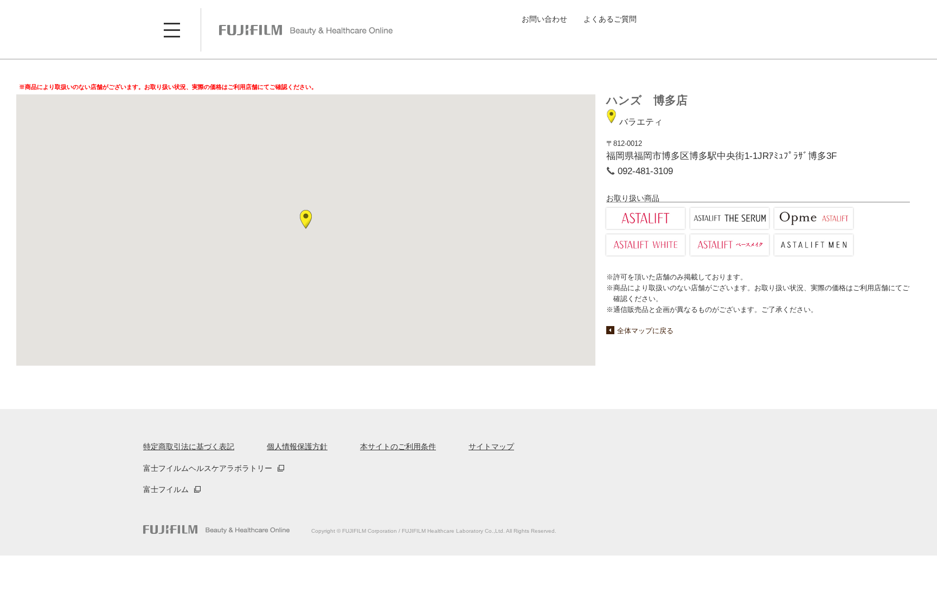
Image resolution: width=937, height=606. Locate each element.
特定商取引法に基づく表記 (188, 446)
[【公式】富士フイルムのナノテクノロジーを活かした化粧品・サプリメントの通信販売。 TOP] (306, 29)
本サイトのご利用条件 (398, 446)
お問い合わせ (544, 19)
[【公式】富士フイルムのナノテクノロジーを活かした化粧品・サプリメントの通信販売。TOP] (216, 529)
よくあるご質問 (610, 19)
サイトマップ (491, 446)
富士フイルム (166, 489)
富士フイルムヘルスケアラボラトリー (207, 468)
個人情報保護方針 (297, 446)
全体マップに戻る (645, 331)
